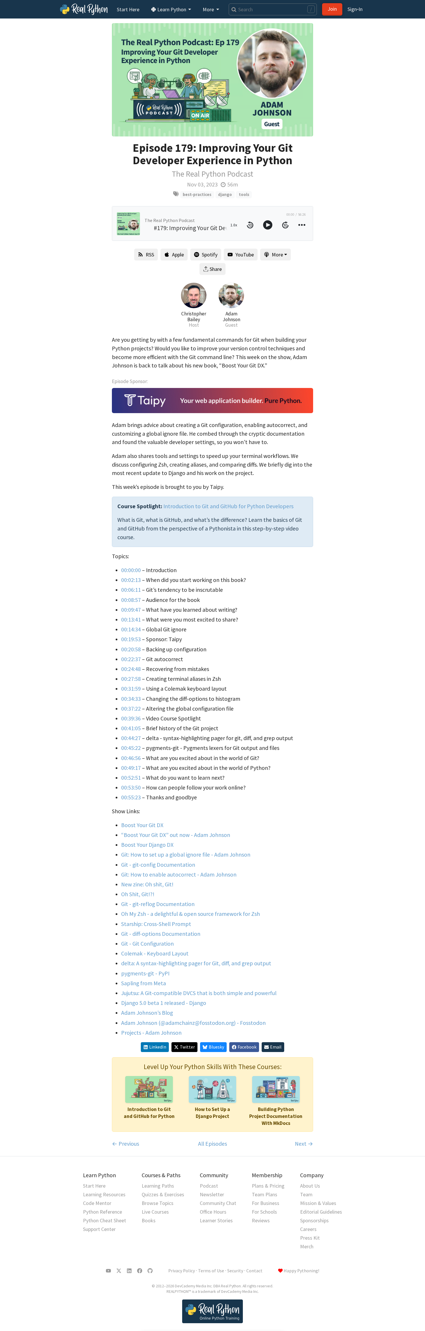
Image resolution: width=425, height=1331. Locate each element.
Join (332, 8)
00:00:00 (131, 570)
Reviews (261, 1220)
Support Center (99, 1229)
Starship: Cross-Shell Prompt (156, 923)
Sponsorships (314, 1220)
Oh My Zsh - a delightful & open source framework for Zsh (190, 913)
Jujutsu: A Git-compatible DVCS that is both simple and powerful (198, 993)
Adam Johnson (231, 316)
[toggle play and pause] (267, 224)
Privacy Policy (181, 1270)
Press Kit (310, 1237)
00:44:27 (131, 738)
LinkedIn (157, 1047)
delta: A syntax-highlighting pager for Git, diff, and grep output (196, 963)
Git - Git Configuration (147, 943)
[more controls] (301, 225)
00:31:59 (131, 688)
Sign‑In (355, 9)
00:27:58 (131, 678)
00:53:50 (131, 787)
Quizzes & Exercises (163, 1194)
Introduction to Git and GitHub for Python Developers (228, 506)
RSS (150, 254)
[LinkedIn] (129, 1271)
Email (276, 1047)
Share (216, 269)
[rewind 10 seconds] (250, 225)
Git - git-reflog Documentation (158, 904)
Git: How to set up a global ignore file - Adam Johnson (185, 854)
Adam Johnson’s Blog (147, 1012)
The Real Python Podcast (212, 174)
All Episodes (212, 1143)
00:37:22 (131, 708)
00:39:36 (131, 718)
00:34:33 (131, 698)
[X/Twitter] (119, 1271)
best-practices (197, 194)
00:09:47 (131, 609)
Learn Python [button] (171, 9)
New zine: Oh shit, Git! (147, 884)
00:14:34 (131, 629)
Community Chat (218, 1203)
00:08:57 (131, 599)
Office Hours (213, 1211)
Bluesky (216, 1047)
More (277, 254)
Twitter (187, 1047)
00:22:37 (131, 659)
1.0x (233, 225)
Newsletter (212, 1194)
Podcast (209, 1185)
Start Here (128, 9)
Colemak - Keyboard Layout (155, 953)
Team (306, 1194)
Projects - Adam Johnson (151, 1032)
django (225, 194)
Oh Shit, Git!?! (137, 894)
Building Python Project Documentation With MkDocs (275, 1116)
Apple (178, 254)
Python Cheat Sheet (104, 1220)
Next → (304, 1143)
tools (244, 194)
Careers (308, 1229)
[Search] (232, 9)
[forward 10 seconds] (285, 225)
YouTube (244, 254)
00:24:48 (131, 669)
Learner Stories (216, 1220)
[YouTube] (108, 1271)
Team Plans (264, 1194)
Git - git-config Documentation (158, 864)
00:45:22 (131, 747)
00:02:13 (131, 579)
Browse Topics (157, 1203)
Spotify (209, 254)
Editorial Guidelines (321, 1211)
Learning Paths (158, 1185)
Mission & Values (318, 1203)
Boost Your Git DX (142, 825)
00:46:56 (131, 758)
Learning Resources (104, 1194)
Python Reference (102, 1211)
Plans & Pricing (268, 1185)
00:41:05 (131, 728)
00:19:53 (131, 639)
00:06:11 (131, 589)
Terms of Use (211, 1270)
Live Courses (155, 1211)
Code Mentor (97, 1203)
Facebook (247, 1047)
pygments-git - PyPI (145, 973)
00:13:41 (131, 619)
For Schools (264, 1211)
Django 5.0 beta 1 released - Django (163, 1002)
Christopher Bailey (193, 316)
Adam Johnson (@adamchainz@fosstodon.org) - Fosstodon (193, 1022)
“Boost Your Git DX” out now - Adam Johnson (175, 834)
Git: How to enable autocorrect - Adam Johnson (178, 874)
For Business (265, 1203)
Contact (254, 1270)
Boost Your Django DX (147, 844)
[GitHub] (150, 1271)
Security (235, 1270)
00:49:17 (131, 767)
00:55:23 (131, 797)
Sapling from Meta (143, 983)
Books (149, 1220)
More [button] (209, 9)
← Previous (125, 1143)
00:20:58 (131, 649)
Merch (306, 1246)
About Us (310, 1185)
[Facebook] (139, 1271)
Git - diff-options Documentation (160, 933)
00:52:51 (131, 777)
